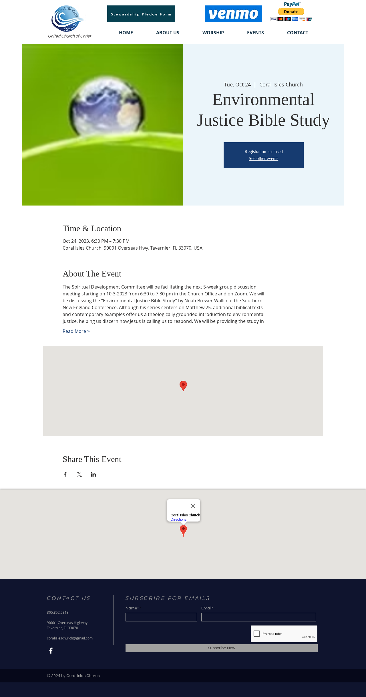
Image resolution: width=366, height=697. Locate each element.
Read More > (76, 331)
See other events (263, 158)
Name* (132, 608)
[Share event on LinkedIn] (93, 474)
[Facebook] (51, 651)
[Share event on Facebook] (65, 474)
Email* (207, 608)
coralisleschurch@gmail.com (70, 638)
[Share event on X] (79, 474)
